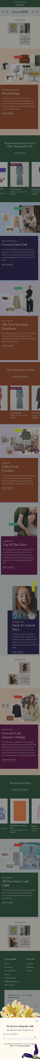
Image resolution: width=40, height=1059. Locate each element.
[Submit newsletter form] (35, 1037)
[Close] (36, 1020)
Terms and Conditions (24, 1045)
